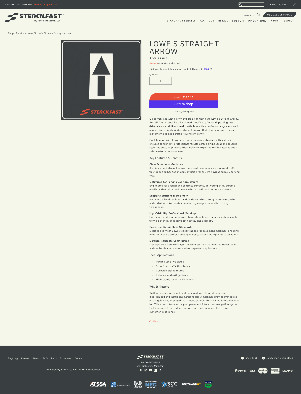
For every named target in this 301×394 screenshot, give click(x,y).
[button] (251, 4)
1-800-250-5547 (279, 4)
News (36, 358)
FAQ (45, 358)
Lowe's (39, 33)
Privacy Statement (61, 358)
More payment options (184, 111)
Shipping (153, 63)
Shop (11, 33)
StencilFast (94, 369)
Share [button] (156, 321)
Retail (19, 33)
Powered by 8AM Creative (61, 369)
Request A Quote (279, 14)
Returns (25, 358)
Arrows (29, 33)
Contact (79, 358)
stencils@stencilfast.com (150, 366)
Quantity (153, 74)
